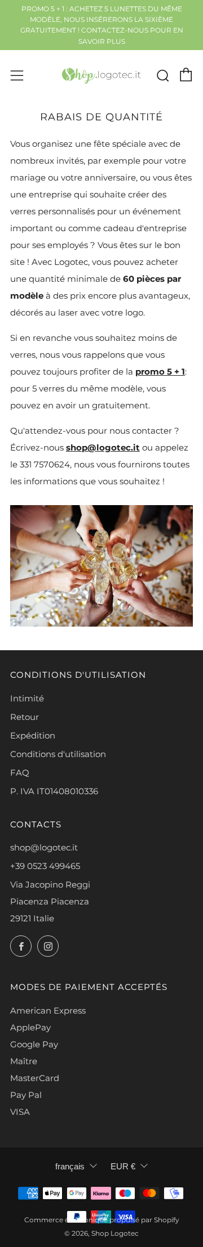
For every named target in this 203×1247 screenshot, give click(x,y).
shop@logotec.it (103, 447)
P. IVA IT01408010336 (54, 791)
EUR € (123, 1166)
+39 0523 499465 (45, 866)
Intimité (27, 698)
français (70, 1166)
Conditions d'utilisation (58, 754)
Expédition (32, 735)
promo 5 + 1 (160, 371)
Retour (24, 717)
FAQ (19, 772)
